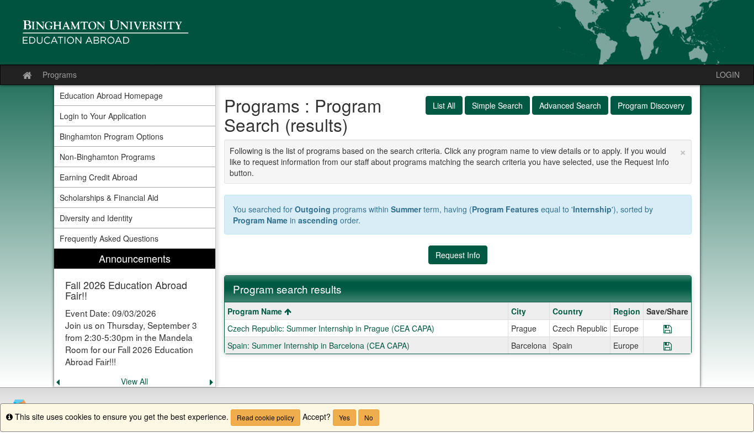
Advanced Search (570, 105)
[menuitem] (134, 318)
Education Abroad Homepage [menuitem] (111, 95)
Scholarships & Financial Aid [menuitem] (109, 197)
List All (444, 105)
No (368, 417)
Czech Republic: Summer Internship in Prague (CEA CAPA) (330, 328)
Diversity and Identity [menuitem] (96, 217)
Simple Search (497, 105)
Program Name (255, 311)
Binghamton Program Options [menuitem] (111, 136)
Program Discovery (651, 105)
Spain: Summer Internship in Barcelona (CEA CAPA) (318, 345)
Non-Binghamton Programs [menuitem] (107, 156)
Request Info (458, 254)
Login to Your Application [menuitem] (103, 115)
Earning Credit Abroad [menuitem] (98, 177)
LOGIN (728, 74)
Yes (344, 417)
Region (626, 311)
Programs (60, 74)
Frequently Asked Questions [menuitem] (109, 238)
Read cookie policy (265, 417)
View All (134, 381)
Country (568, 311)
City (518, 311)
